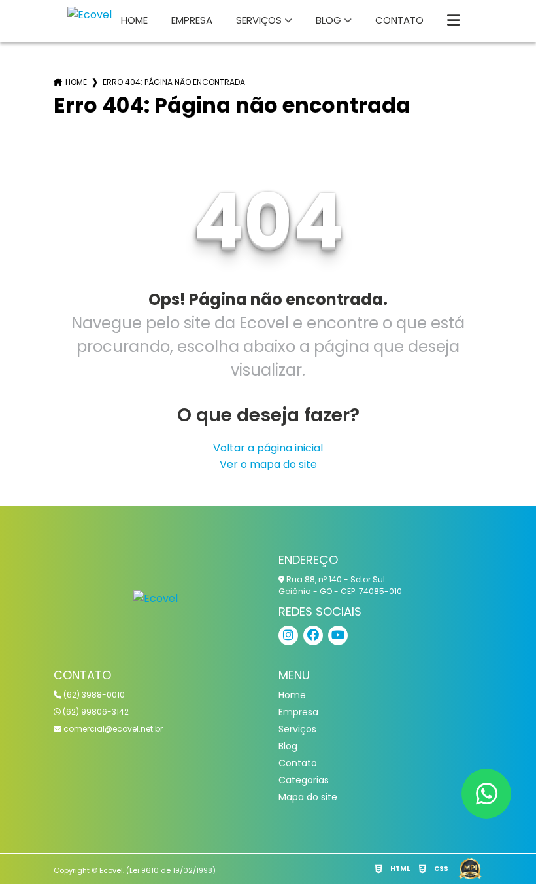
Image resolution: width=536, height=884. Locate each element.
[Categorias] (453, 21)
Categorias (303, 780)
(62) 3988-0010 (93, 694)
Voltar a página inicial (268, 447)
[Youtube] (338, 635)
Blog (328, 20)
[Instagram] (288, 635)
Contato (399, 20)
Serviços (259, 20)
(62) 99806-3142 (95, 711)
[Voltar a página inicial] (155, 597)
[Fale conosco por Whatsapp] (486, 794)
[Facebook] (313, 635)
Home (134, 20)
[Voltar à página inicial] (89, 15)
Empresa (191, 20)
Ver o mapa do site (268, 464)
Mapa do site (307, 797)
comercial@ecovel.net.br (112, 728)
